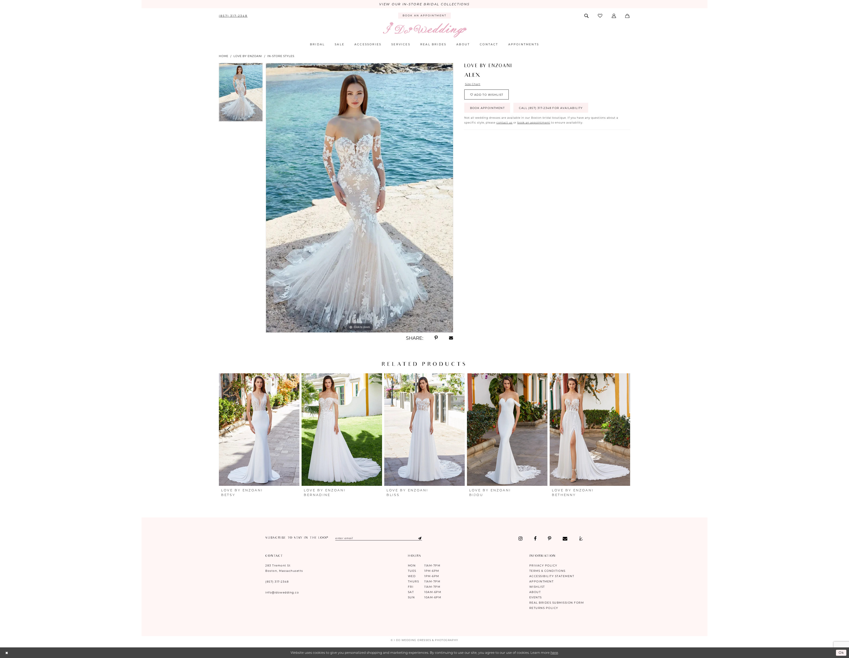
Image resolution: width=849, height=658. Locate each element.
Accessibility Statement (551, 576)
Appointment (541, 581)
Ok (841, 652)
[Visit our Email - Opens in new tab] (565, 539)
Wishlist (537, 586)
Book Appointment (487, 108)
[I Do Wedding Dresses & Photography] (424, 30)
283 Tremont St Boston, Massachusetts (284, 568)
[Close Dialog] (7, 653)
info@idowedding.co (282, 592)
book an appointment (533, 122)
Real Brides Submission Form (556, 602)
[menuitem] (233, 15)
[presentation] (259, 429)
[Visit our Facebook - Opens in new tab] (535, 539)
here (554, 652)
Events (535, 597)
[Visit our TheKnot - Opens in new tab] (581, 539)
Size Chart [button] (472, 84)
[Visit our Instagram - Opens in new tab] (520, 539)
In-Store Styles (280, 56)
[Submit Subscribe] (416, 538)
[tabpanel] (241, 93)
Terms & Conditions (547, 570)
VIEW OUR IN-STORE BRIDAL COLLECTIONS (424, 4)
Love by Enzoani (247, 56)
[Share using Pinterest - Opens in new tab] (436, 338)
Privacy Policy (543, 565)
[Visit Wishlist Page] (600, 15)
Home (223, 56)
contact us (504, 122)
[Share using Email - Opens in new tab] (451, 338)
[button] (614, 15)
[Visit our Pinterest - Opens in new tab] (550, 539)
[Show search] (587, 15)
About (535, 592)
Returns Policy (543, 608)
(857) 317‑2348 (277, 581)
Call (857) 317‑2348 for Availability (551, 108)
